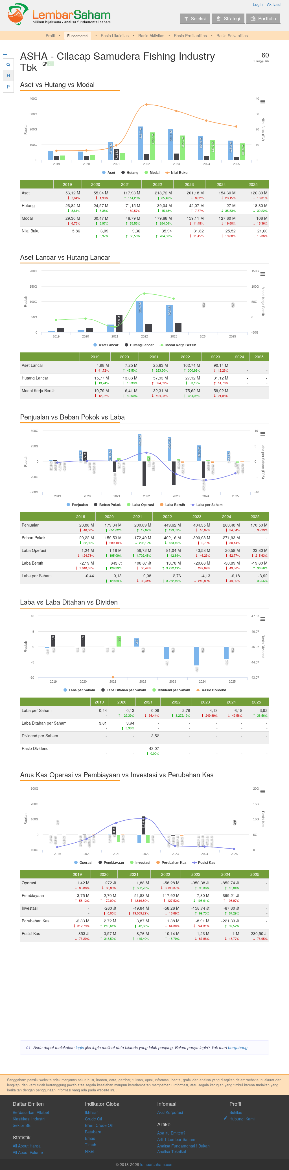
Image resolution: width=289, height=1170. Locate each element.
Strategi (232, 18)
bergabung (238, 1047)
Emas (90, 1138)
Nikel (89, 1151)
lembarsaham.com (157, 1164)
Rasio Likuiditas (115, 35)
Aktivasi (274, 4)
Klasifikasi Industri (29, 1119)
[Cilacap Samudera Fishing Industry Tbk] (45, 64)
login (80, 1047)
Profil (50, 35)
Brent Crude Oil (99, 1125)
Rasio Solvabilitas (232, 35)
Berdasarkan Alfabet (31, 1112)
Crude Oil (93, 1119)
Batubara (93, 1132)
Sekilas (235, 1112)
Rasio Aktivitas (151, 35)
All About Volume (28, 1152)
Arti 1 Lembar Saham (176, 1139)
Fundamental (77, 35)
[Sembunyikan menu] (5, 54)
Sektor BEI (22, 1125)
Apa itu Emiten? (171, 1133)
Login (258, 4)
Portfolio (267, 18)
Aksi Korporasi (170, 1112)
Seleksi (198, 18)
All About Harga (27, 1146)
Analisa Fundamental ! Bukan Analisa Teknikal (183, 1148)
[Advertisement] (144, 992)
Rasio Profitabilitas (190, 35)
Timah (90, 1144)
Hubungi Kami (242, 1119)
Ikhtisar (91, 1112)
